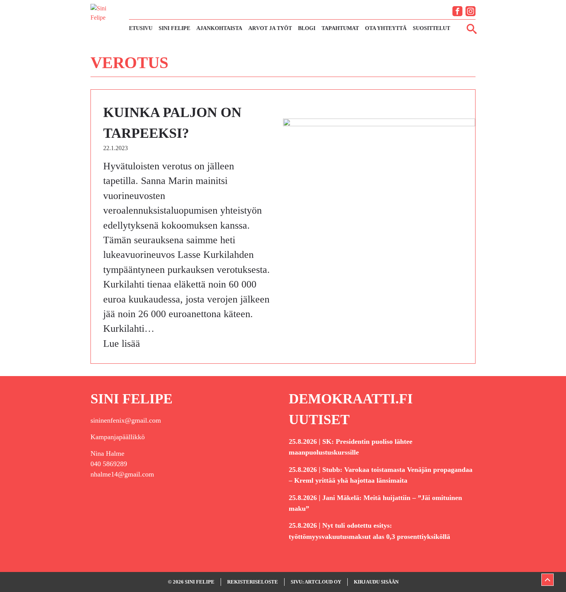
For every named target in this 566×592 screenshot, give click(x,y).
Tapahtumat (340, 28)
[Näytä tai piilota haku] (472, 28)
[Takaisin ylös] (547, 580)
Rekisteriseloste (252, 582)
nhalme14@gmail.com (122, 474)
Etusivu (140, 28)
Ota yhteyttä (386, 28)
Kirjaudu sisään (376, 582)
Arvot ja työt (270, 28)
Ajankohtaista (219, 28)
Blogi (306, 28)
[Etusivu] (105, 18)
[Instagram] (471, 11)
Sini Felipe (174, 28)
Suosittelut (431, 28)
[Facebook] (457, 11)
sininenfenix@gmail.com (125, 420)
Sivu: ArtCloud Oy (316, 582)
